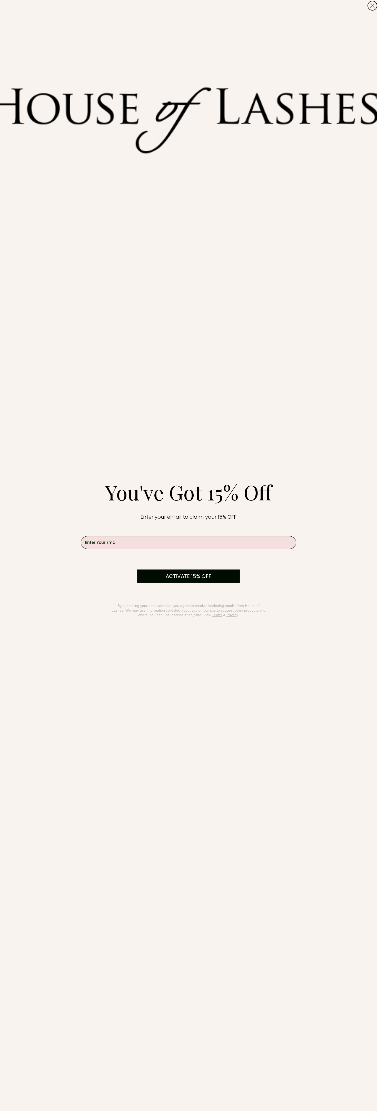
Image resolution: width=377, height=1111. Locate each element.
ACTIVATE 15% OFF (188, 576)
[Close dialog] (372, 5)
